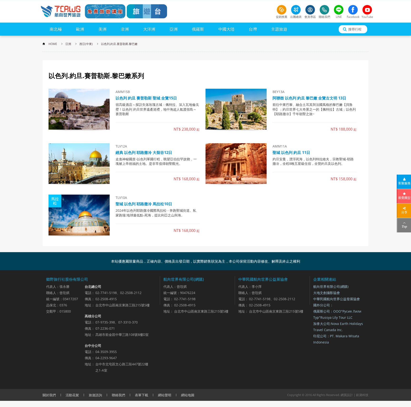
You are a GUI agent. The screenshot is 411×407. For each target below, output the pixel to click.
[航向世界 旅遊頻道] (147, 11)
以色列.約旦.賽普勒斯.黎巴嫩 (119, 44)
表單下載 (141, 395)
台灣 (253, 29)
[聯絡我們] (324, 10)
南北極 (56, 29)
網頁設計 (347, 395)
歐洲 (80, 29)
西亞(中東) (86, 44)
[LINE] (338, 10)
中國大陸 (226, 29)
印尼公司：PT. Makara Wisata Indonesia (336, 339)
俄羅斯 (198, 29)
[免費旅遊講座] (105, 11)
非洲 (125, 29)
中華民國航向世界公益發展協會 (336, 299)
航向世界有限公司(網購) (330, 286)
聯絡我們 (118, 395)
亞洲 (174, 29)
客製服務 (404, 183)
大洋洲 (149, 29)
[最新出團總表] (296, 10)
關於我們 (49, 395)
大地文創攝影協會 (326, 292)
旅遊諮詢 (95, 395)
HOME (53, 44)
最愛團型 (404, 198)
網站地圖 (187, 395)
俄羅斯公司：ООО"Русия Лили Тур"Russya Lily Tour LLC (337, 314)
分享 (404, 212)
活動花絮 (72, 395)
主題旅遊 (279, 29)
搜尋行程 (355, 29)
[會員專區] (310, 10)
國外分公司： (323, 305)
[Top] (404, 225)
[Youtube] (367, 10)
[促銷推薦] (281, 10)
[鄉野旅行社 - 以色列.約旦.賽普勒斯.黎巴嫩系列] (60, 11)
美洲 (102, 29)
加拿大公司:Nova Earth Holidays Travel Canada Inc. (338, 326)
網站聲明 (164, 395)
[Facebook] (353, 10)
